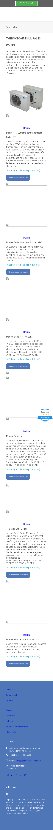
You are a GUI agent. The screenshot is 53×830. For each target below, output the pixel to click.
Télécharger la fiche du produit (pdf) (23, 170)
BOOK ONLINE (26, 3)
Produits (9, 700)
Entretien (9, 721)
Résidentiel (10, 690)
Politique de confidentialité (17, 726)
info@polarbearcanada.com (29, 761)
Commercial (11, 695)
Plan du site (11, 732)
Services (9, 710)
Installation (10, 715)
